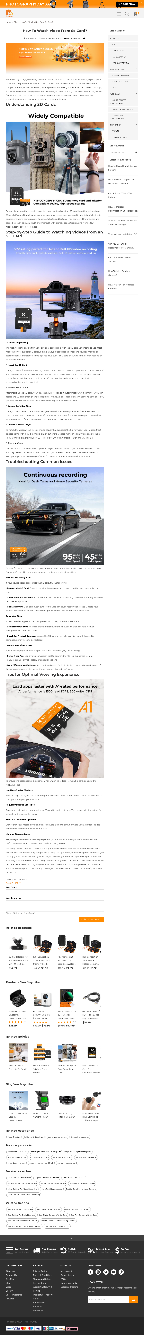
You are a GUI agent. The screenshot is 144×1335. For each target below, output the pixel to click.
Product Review (120, 63)
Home (9, 22)
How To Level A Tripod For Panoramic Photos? (121, 182)
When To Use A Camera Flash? (40, 1115)
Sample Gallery (120, 82)
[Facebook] (90, 1272)
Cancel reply (13, 883)
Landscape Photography (117, 117)
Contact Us (11, 1275)
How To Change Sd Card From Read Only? (67, 1069)
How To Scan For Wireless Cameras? (121, 287)
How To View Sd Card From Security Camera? (91, 1069)
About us (10, 1271)
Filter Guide (118, 51)
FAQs (63, 1279)
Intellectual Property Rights (43, 1297)
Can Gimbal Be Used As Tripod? (119, 260)
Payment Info (39, 1283)
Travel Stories (119, 137)
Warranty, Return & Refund (42, 1289)
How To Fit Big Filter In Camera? (66, 1115)
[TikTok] (121, 1272)
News (115, 88)
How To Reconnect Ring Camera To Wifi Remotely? (91, 1116)
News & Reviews (117, 69)
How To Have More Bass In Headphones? (18, 1116)
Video (8, 1287)
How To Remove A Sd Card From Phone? (42, 1069)
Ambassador (39, 1303)
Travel (115, 131)
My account (66, 1271)
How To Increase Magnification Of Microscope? (123, 209)
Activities (114, 38)
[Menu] (119, 14)
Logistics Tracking (69, 1287)
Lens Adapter (119, 57)
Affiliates (37, 1307)
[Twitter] (106, 1272)
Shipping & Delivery (42, 1279)
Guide (112, 44)
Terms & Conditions (42, 1275)
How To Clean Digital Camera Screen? (122, 168)
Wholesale (38, 1311)
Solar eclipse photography (118, 101)
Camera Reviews (120, 75)
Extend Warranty (68, 1283)
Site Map (10, 1279)
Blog (16, 22)
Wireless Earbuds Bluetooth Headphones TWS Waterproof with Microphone (17, 1015)
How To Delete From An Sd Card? (18, 1067)
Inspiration (115, 125)
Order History (67, 1275)
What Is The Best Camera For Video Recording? (122, 223)
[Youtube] (113, 1272)
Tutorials (115, 94)
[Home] (9, 13)
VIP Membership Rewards (14, 1297)
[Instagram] (98, 1272)
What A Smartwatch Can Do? (122, 234)
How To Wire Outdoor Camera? (119, 273)
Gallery (9, 1291)
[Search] (127, 14)
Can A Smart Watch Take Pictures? (120, 195)
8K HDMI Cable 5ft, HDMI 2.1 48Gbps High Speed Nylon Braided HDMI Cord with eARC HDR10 (91, 1015)
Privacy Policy (40, 1271)
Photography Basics (122, 109)
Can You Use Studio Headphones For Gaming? (121, 246)
